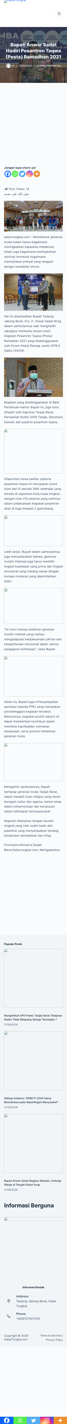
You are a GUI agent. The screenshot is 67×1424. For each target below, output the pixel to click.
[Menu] (59, 13)
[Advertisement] (33, 127)
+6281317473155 (28, 1318)
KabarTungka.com (16, 1339)
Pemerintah (53, 65)
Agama (40, 65)
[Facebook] (7, 174)
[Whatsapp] (15, 174)
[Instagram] (29, 174)
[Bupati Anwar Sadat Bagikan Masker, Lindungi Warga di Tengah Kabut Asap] (33, 1143)
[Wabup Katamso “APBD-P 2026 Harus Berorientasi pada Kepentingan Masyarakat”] (33, 1060)
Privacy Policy (54, 1339)
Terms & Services (50, 1335)
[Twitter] (22, 174)
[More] (37, 174)
